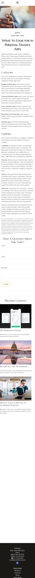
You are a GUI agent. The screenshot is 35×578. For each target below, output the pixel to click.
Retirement (17, 570)
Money (17, 575)
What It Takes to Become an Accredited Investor (13, 404)
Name (3, 246)
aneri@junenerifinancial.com (17, 560)
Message (4, 268)
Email (3, 257)
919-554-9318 (20, 556)
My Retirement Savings (10, 330)
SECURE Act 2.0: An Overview (13, 366)
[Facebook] (17, 563)
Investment (17, 573)
